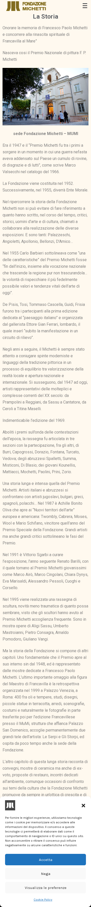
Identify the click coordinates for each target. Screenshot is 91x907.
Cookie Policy (43, 899)
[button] (83, 805)
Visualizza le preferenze (45, 887)
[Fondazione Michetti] (26, 6)
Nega (45, 873)
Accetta (45, 859)
